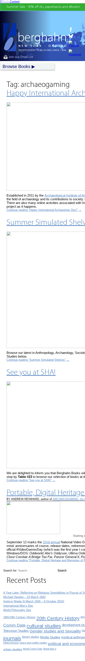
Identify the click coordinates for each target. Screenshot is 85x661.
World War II (49, 649)
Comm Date (14, 625)
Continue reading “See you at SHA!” (31, 480)
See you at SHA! (31, 373)
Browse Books (16, 66)
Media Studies (50, 637)
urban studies (12, 649)
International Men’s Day (18, 605)
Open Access (11, 642)
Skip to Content (10, 1)
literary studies (30, 636)
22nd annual (51, 542)
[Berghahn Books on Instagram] (75, 52)
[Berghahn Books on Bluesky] (75, 36)
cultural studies (44, 626)
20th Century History (58, 618)
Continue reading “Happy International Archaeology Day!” (44, 210)
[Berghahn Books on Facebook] (75, 29)
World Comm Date (32, 649)
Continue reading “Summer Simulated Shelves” (38, 359)
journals (12, 638)
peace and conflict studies (33, 642)
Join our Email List (20, 57)
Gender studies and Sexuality (55, 631)
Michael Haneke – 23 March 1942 (24, 597)
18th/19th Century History (19, 617)
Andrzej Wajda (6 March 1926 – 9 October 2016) (33, 601)
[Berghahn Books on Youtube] (75, 43)
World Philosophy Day (17, 610)
